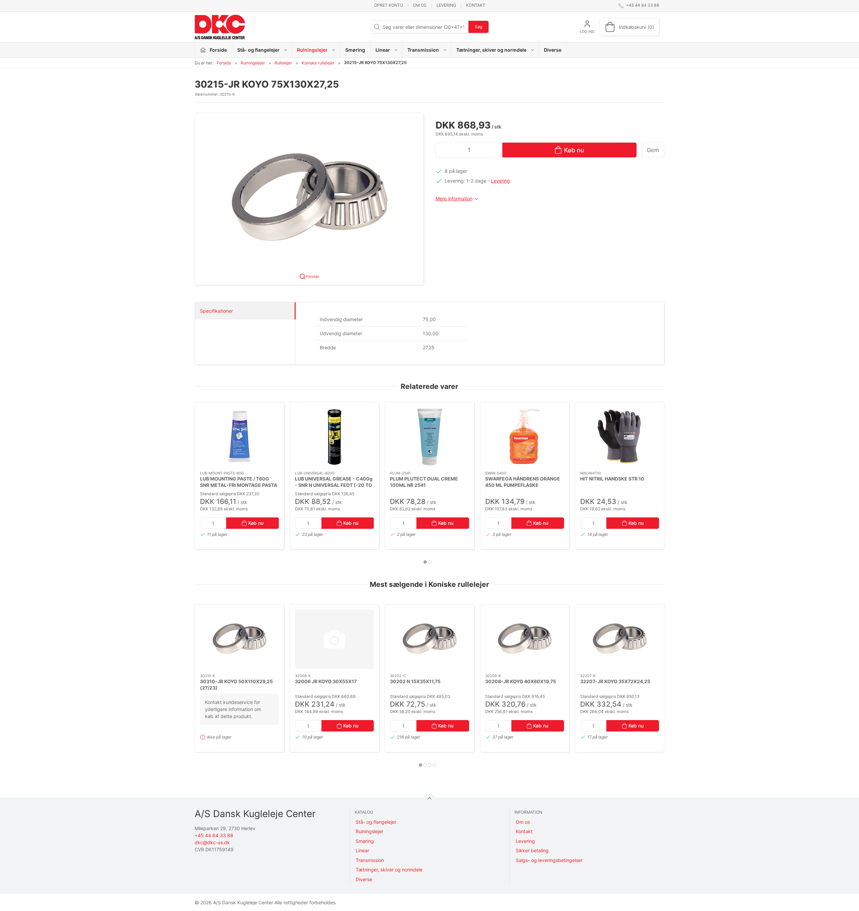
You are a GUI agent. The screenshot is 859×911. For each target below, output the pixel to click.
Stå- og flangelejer (376, 822)
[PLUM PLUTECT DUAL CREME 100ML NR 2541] (429, 436)
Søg (478, 26)
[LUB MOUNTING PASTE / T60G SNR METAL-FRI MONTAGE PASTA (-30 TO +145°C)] (239, 436)
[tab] (425, 562)
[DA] (220, 26)
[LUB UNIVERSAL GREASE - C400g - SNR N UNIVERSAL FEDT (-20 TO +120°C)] (334, 436)
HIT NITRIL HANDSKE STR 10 (612, 478)
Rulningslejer (253, 62)
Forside (224, 62)
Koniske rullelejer (318, 62)
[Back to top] (429, 800)
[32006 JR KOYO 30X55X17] (334, 639)
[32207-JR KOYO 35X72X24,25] (619, 639)
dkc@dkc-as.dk (212, 842)
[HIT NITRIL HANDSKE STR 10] (619, 436)
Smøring (355, 50)
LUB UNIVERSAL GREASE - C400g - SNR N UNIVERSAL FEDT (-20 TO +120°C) (333, 484)
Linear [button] (382, 50)
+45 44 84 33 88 (214, 835)
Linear (362, 850)
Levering (446, 5)
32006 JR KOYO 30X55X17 (326, 681)
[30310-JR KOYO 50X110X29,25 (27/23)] (239, 639)
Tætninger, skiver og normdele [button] (491, 50)
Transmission (370, 860)
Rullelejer (283, 62)
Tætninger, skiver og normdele (389, 869)
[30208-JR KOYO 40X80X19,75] (524, 639)
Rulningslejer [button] (312, 50)
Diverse (552, 50)
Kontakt (475, 5)
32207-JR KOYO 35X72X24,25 (615, 681)
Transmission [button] (423, 50)
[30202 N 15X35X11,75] (429, 639)
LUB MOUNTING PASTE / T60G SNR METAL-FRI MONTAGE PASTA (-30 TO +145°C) (238, 484)
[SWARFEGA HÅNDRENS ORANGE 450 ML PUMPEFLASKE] (524, 436)
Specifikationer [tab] (216, 311)
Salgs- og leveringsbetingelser (549, 860)
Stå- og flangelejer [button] (258, 50)
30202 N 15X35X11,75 (415, 681)
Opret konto (388, 5)
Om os (419, 5)
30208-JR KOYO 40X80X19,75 (520, 681)
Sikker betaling (532, 850)
